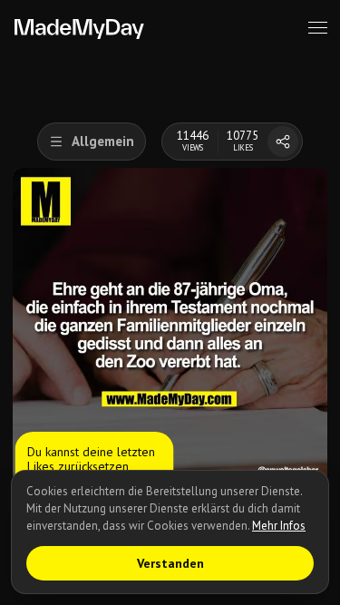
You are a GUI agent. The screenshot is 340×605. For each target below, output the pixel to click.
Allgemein (103, 141)
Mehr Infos (279, 525)
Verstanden (170, 563)
